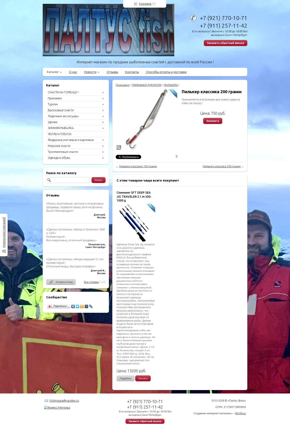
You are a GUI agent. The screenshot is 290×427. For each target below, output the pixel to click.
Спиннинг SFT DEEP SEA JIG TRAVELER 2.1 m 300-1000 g (134, 196)
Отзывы (112, 72)
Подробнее (125, 378)
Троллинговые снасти (63, 152)
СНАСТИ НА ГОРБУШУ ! (63, 92)
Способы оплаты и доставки (166, 72)
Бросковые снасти (61, 110)
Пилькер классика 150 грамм (138, 166)
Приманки (55, 98)
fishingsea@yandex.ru (64, 400)
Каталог (53, 72)
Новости (90, 72)
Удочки (52, 122)
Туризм (53, 104)
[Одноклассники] (82, 306)
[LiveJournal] (91, 306)
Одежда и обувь (59, 157)
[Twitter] (77, 306)
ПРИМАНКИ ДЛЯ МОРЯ (146, 84)
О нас (73, 72)
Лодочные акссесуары (63, 116)
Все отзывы (91, 281)
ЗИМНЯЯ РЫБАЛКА (61, 128)
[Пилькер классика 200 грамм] (146, 120)
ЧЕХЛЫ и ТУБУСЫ (59, 134)
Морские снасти (59, 146)
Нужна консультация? (4, 232)
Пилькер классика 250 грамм (222, 166)
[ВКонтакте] (73, 306)
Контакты (132, 72)
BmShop (240, 413)
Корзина (145, 4)
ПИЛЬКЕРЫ (171, 84)
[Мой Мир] (86, 306)
